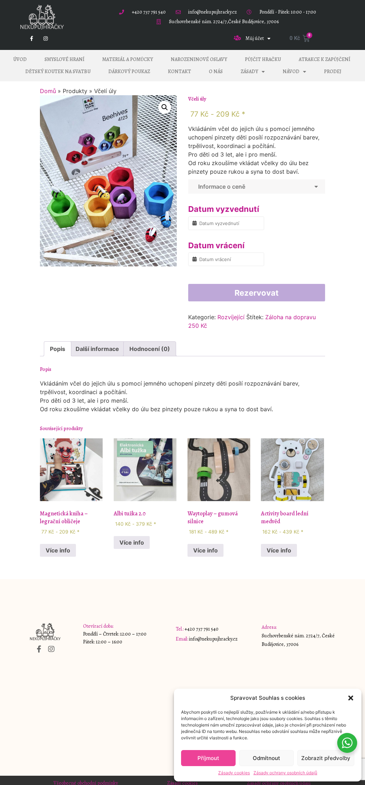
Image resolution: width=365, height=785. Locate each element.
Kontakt (179, 71)
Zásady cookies (234, 772)
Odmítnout (266, 758)
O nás (216, 71)
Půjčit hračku (263, 59)
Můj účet (255, 38)
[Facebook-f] (31, 38)
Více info (58, 550)
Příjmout (208, 758)
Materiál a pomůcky (127, 59)
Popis (57, 348)
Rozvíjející (231, 317)
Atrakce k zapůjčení (324, 59)
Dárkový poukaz (129, 71)
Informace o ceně (220, 186)
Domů (48, 91)
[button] (350, 698)
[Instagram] (46, 38)
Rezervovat (257, 292)
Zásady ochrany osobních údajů (285, 772)
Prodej (332, 71)
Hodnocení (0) (149, 348)
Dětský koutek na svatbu (58, 71)
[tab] (57, 348)
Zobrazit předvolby (325, 758)
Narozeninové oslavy (199, 59)
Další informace (97, 348)
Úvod (20, 59)
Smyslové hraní (64, 59)
